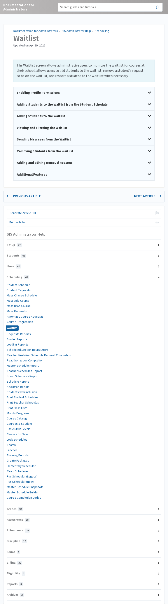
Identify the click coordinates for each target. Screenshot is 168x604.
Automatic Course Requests (25, 317)
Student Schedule (18, 285)
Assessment (17, 520)
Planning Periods (18, 455)
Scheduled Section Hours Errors (28, 350)
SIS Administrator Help (76, 31)
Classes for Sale (17, 434)
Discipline (16, 541)
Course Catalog (17, 418)
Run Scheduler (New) (20, 482)
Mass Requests (17, 311)
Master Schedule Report (23, 366)
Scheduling (102, 31)
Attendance (18, 530)
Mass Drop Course (19, 306)
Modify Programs (18, 413)
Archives (15, 595)
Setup (14, 245)
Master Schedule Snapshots (25, 487)
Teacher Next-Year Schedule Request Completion (39, 355)
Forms (13, 552)
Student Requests (19, 290)
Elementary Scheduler (21, 466)
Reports (14, 584)
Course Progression (20, 322)
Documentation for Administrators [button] (18, 7)
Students (16, 255)
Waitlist (26, 38)
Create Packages (18, 461)
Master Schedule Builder (23, 492)
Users (13, 266)
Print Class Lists (17, 408)
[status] (84, 71)
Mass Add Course (18, 301)
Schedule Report (18, 382)
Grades (14, 509)
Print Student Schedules (22, 397)
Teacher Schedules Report (24, 371)
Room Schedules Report (23, 376)
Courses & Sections (20, 424)
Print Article (17, 222)
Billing (14, 563)
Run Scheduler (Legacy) (22, 476)
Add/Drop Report (18, 387)
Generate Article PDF (23, 213)
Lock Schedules (17, 440)
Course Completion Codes (24, 498)
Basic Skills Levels (18, 429)
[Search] (157, 8)
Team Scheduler (17, 471)
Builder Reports (17, 339)
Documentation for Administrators (35, 31)
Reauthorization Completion (25, 360)
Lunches (12, 450)
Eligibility (15, 573)
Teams (11, 445)
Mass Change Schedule (22, 295)
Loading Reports (17, 344)
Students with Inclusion (22, 392)
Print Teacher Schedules (23, 402)
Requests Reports (19, 334)
